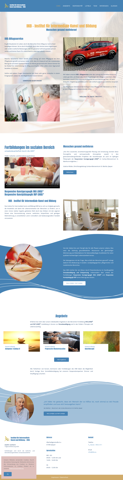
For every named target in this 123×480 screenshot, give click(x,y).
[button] (68, 215)
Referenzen (104, 6)
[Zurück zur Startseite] (15, 6)
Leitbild (88, 6)
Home (58, 6)
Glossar (114, 6)
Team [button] (95, 6)
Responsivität (78, 6)
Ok (8, 474)
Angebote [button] (66, 6)
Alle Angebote (61, 359)
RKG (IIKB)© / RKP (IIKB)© (74, 283)
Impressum (55, 477)
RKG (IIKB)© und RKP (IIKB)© (56, 413)
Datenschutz (64, 477)
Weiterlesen (69, 172)
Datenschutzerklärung (16, 468)
